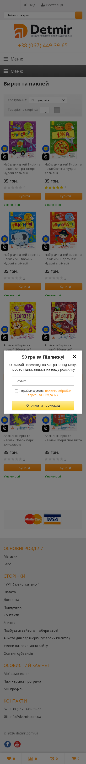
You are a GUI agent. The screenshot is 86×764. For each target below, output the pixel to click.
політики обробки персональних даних (49, 393)
